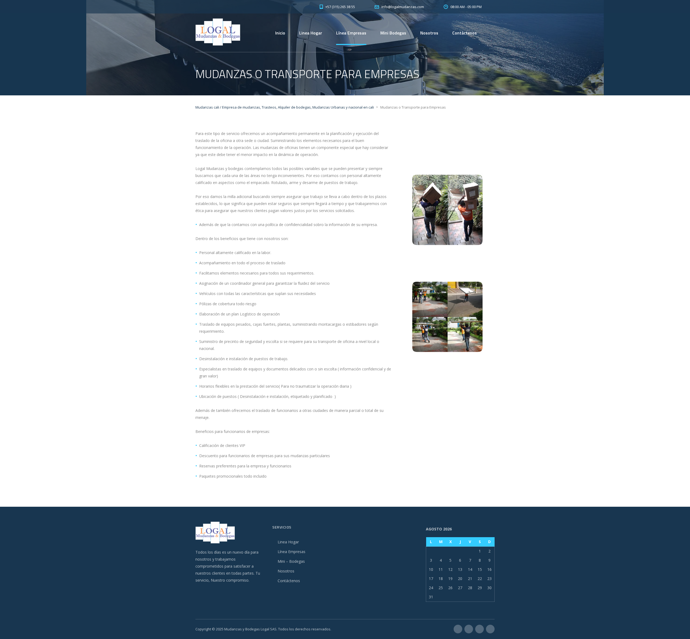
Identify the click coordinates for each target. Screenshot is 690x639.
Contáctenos (464, 33)
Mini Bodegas (393, 33)
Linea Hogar (310, 33)
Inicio (280, 33)
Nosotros (429, 33)
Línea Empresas (351, 33)
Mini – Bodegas (291, 561)
